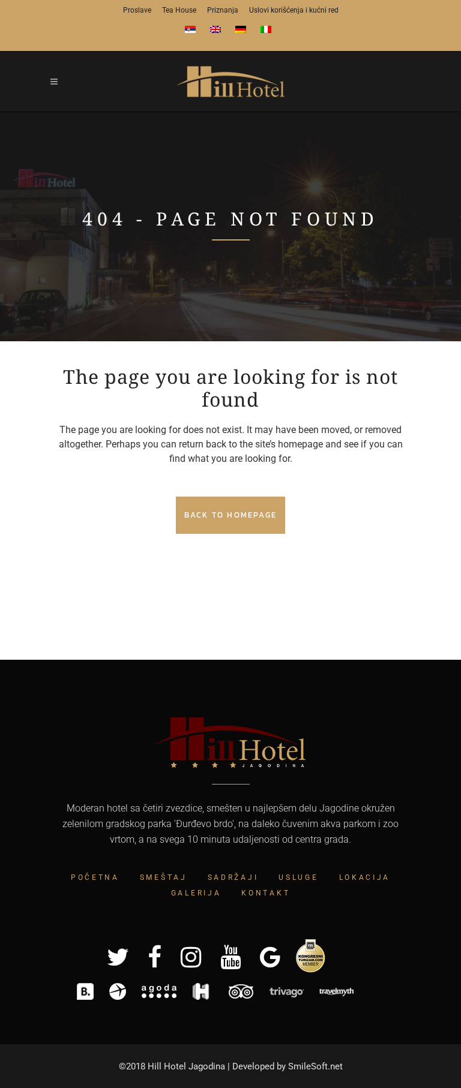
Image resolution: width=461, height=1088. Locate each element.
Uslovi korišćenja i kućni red (294, 10)
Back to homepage (230, 515)
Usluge (298, 877)
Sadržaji (233, 877)
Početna (95, 877)
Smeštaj (163, 877)
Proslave (137, 10)
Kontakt (265, 893)
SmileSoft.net (315, 1066)
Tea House (179, 10)
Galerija (196, 893)
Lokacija (365, 877)
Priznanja (222, 10)
